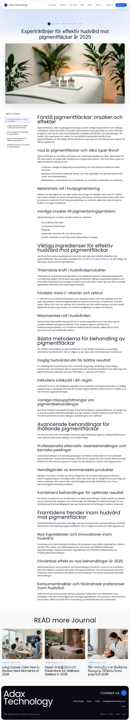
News (89, 701)
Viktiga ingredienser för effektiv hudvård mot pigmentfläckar (17, 126)
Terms (118, 714)
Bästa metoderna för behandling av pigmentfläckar (18, 133)
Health (80, 24)
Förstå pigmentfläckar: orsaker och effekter (17, 120)
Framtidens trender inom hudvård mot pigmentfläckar (18, 146)
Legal (124, 714)
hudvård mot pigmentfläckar (95, 259)
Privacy (111, 714)
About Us (103, 714)
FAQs (97, 701)
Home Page (78, 701)
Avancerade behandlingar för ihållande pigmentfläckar (17, 139)
